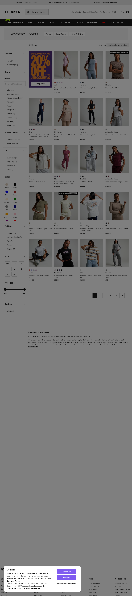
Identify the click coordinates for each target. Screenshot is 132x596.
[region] (42, 579)
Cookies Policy (14, 581)
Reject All (66, 577)
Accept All (67, 571)
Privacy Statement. (33, 588)
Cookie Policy (13, 588)
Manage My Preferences (66, 583)
